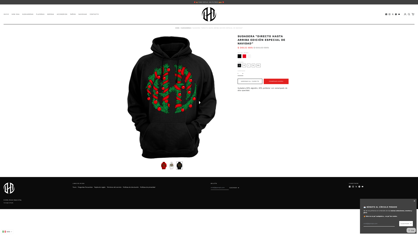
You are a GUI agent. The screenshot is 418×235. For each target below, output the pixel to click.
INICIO (6, 14)
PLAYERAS (40, 14)
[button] (409, 14)
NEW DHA (15, 14)
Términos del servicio (114, 187)
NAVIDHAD (82, 14)
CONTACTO (94, 14)
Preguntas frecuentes (85, 187)
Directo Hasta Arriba (15, 200)
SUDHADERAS (27, 14)
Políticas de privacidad (147, 187)
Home (177, 28)
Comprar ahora (276, 81)
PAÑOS (73, 14)
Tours (74, 187)
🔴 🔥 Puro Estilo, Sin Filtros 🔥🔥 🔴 (209, 2)
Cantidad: (241, 71)
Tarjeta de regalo (99, 187)
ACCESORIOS (62, 14)
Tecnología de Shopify (8, 202)
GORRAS (50, 14)
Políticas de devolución (131, 187)
